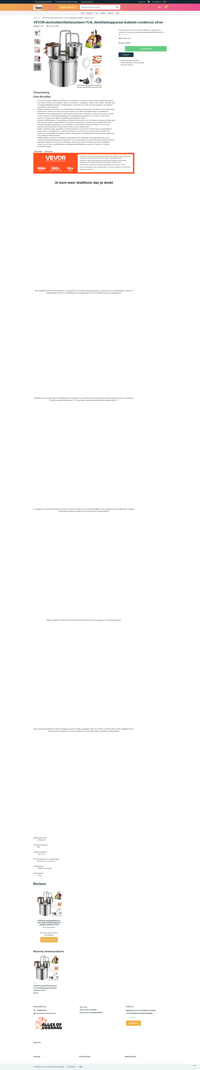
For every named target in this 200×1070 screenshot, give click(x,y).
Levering (36, 1056)
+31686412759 (41, 1010)
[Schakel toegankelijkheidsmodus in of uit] (149, 2)
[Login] (160, 7)
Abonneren (133, 1023)
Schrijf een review (49, 939)
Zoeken (117, 7)
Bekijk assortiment (67, 7)
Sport (117, 13)
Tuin (96, 13)
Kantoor (110, 13)
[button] (98, 59)
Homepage (36, 18)
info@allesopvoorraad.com (46, 1013)
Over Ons (37, 1042)
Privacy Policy (84, 1056)
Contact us (142, 2)
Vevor (83, 13)
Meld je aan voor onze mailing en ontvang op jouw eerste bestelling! (141, 1011)
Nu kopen (126, 55)
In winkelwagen (145, 49)
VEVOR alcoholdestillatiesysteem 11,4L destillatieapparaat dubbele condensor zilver (45, 988)
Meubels (90, 13)
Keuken (103, 13)
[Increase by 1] (123, 47)
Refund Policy (130, 1056)
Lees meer (126, 34)
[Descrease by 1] (123, 50)
